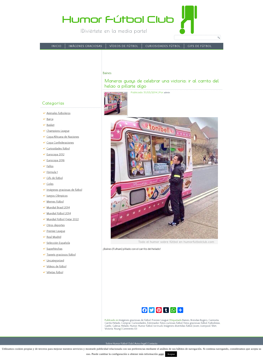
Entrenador (153, 323)
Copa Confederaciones (60, 142)
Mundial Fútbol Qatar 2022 (63, 219)
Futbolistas (214, 323)
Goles (50, 184)
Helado (125, 326)
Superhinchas (54, 248)
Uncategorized (55, 260)
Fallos (50, 166)
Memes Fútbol (55, 201)
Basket (50, 125)
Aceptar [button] (171, 354)
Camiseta (214, 320)
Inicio (56, 46)
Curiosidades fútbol (162, 46)
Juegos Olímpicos (57, 195)
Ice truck (158, 326)
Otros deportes (56, 225)
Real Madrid (54, 237)
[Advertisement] (68, 73)
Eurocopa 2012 (55, 154)
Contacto (152, 343)
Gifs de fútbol (200, 46)
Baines (185, 320)
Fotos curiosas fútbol (171, 323)
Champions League (58, 131)
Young (117, 328)
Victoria (109, 328)
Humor (133, 326)
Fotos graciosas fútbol (195, 323)
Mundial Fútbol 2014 (59, 213)
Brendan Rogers (199, 320)
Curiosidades (139, 323)
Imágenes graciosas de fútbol (64, 189)
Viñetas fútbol (55, 272)
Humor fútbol (145, 326)
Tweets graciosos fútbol (61, 254)
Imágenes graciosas (85, 46)
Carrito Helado (112, 323)
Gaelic (108, 326)
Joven (196, 326)
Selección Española (58, 243)
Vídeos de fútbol (123, 46)
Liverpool (205, 326)
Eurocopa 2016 (56, 160)
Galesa (116, 326)
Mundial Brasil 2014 (58, 207)
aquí (161, 354)
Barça (50, 119)
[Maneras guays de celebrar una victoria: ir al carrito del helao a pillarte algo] (115, 114)
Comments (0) (129, 328)
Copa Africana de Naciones (63, 136)
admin (167, 92)
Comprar (126, 323)
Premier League (56, 231)
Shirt (213, 326)
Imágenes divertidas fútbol (178, 326)
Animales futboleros (58, 113)
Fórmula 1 (52, 172)
